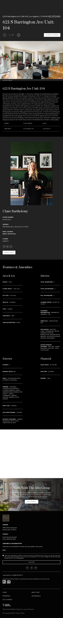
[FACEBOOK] (4, 246)
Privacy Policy (21, 558)
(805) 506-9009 (11, 539)
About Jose (35, 592)
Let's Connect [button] (31, 501)
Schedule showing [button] (52, 35)
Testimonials (36, 596)
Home (5, 592)
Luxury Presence (28, 609)
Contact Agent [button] (9, 252)
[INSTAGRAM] (10, 246)
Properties (6, 596)
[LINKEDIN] (7, 246)
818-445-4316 (7, 219)
